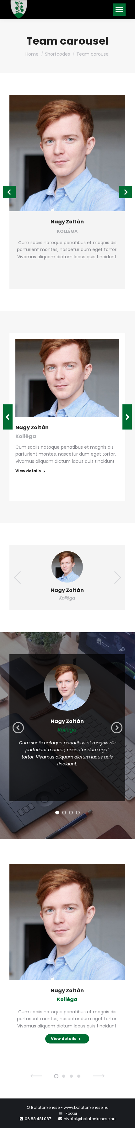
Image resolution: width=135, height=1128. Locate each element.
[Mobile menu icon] (119, 9)
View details (28, 471)
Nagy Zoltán (67, 221)
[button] (9, 192)
